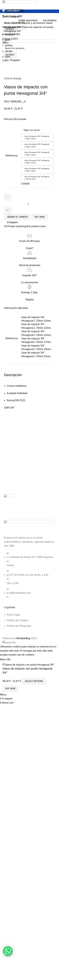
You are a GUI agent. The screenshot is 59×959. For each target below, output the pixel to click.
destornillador (12, 34)
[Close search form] (4, 4)
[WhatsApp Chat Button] (8, 951)
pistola (8, 45)
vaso (7, 39)
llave (7, 56)
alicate (8, 51)
